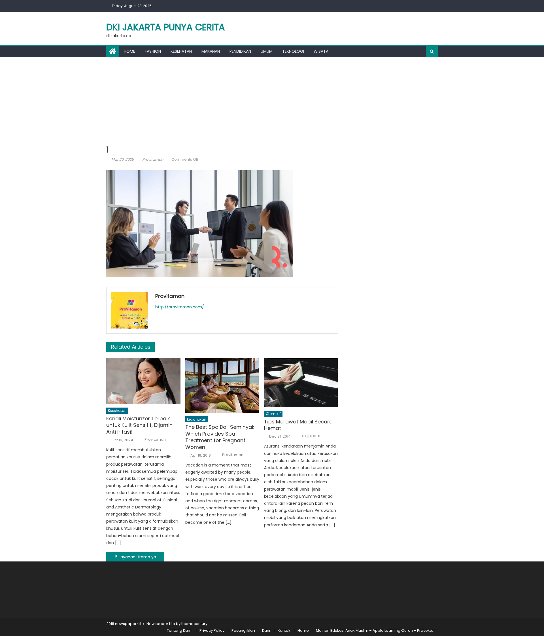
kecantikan (196, 419)
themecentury (194, 623)
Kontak (284, 630)
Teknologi (293, 51)
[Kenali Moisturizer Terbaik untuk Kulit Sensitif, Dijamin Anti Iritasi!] (143, 381)
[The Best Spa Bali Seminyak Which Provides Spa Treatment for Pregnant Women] (222, 385)
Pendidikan (240, 51)
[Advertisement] (272, 99)
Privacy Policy (211, 630)
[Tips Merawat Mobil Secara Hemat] (301, 382)
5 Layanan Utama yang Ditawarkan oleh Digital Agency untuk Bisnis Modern (139, 557)
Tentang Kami (179, 630)
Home (129, 51)
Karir (266, 630)
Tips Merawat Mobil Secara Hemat (298, 425)
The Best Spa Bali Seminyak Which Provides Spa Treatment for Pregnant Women (219, 437)
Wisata (321, 51)
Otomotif (273, 413)
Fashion (153, 51)
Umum (267, 51)
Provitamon (152, 159)
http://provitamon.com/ (179, 307)
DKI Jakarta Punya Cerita (165, 27)
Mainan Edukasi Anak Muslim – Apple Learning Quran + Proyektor (375, 630)
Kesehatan (181, 51)
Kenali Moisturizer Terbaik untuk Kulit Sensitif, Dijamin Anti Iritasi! (139, 425)
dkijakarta (311, 435)
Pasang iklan (243, 630)
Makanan (210, 51)
